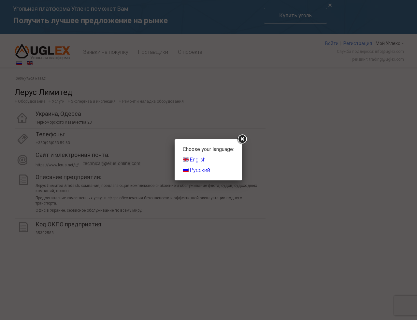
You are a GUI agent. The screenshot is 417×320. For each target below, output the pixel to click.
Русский (199, 170)
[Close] (242, 139)
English (197, 160)
